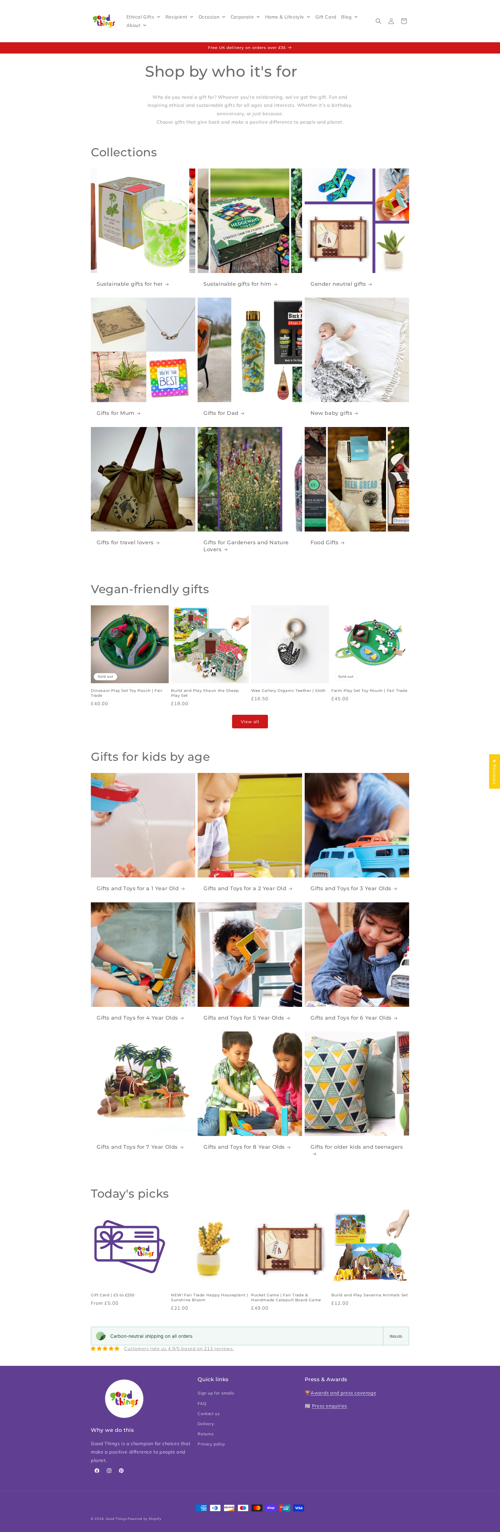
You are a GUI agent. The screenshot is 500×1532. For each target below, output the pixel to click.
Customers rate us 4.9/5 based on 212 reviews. (179, 1348)
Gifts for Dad (220, 413)
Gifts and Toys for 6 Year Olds (350, 1018)
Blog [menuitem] (346, 17)
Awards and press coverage (343, 1393)
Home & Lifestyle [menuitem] (284, 17)
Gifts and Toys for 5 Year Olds (243, 1018)
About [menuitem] (133, 25)
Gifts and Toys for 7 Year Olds (137, 1147)
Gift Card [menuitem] (326, 17)
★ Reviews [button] (494, 771)
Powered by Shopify (144, 1519)
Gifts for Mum (116, 413)
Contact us (209, 1413)
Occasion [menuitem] (209, 17)
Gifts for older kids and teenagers (356, 1147)
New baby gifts (331, 413)
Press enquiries (329, 1406)
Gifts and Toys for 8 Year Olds (244, 1147)
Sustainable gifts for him (237, 284)
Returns (206, 1433)
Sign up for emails (216, 1393)
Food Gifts (324, 542)
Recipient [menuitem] (176, 17)
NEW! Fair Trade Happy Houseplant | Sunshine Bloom (209, 1297)
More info (396, 1335)
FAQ (202, 1403)
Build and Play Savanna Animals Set (369, 1295)
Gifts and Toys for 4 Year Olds (137, 1018)
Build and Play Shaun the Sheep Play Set (205, 693)
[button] (378, 21)
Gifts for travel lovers (125, 542)
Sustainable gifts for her (130, 284)
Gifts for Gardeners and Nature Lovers (246, 545)
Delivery (206, 1423)
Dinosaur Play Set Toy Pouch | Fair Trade (126, 693)
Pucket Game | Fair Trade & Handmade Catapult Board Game (286, 1297)
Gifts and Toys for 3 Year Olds (350, 888)
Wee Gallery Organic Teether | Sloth (288, 690)
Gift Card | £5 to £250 (113, 1295)
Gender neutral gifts (338, 284)
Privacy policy (211, 1444)
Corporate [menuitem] (242, 17)
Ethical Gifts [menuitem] (140, 17)
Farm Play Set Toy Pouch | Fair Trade (369, 690)
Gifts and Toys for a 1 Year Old (138, 888)
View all (250, 721)
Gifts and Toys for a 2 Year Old (244, 888)
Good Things (116, 1519)
